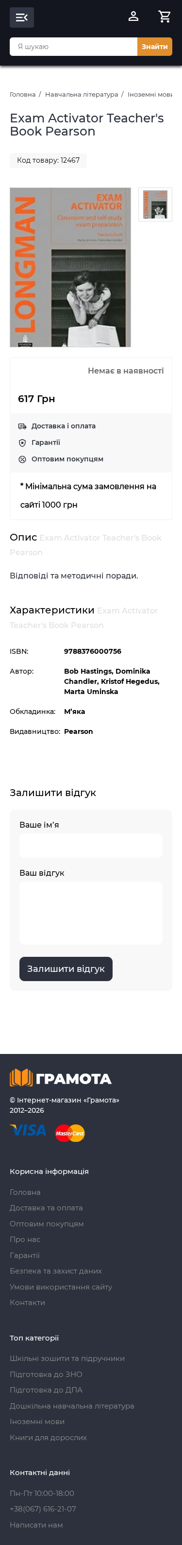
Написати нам (36, 1524)
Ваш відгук (42, 873)
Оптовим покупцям (67, 459)
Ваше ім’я (39, 825)
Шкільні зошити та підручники (67, 1358)
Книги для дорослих (48, 1437)
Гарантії (46, 442)
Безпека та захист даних (56, 1270)
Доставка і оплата (64, 426)
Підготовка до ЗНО (46, 1374)
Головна (23, 94)
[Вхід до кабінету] (133, 17)
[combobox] (73, 46)
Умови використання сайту (61, 1286)
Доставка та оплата (46, 1207)
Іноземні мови (151, 94)
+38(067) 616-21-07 (43, 1508)
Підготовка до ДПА (46, 1389)
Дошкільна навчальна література (72, 1405)
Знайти (155, 46)
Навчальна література (81, 94)
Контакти (27, 1302)
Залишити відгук (66, 969)
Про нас (25, 1239)
